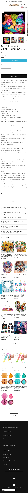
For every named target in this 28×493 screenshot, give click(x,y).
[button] (2, 5)
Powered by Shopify (14, 487)
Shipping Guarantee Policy (9, 445)
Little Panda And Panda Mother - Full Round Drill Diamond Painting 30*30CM (20, 336)
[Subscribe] (21, 473)
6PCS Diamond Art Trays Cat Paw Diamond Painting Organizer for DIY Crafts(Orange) (7, 387)
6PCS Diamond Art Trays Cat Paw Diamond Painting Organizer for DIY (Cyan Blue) (20, 387)
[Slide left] (1, 40)
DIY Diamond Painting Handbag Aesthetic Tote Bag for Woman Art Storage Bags (7, 336)
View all (14, 343)
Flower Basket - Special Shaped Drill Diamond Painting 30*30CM (20, 255)
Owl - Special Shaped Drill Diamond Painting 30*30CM (6, 275)
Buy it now (14, 76)
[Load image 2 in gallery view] (14, 40)
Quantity (3, 64)
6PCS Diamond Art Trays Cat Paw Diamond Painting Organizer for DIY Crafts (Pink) (7, 408)
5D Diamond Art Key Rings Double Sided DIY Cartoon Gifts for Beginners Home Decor (20, 295)
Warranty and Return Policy (9, 442)
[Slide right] (26, 40)
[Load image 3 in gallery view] (21, 40)
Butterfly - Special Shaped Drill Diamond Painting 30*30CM (20, 315)
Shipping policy (22, 489)
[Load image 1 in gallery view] (7, 40)
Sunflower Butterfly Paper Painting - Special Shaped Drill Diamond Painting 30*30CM (7, 255)
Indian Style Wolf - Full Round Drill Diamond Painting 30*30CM (20, 275)
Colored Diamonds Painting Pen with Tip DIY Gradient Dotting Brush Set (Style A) (20, 367)
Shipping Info (6, 438)
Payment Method (7, 435)
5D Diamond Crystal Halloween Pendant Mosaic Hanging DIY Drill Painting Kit (7, 315)
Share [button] (4, 193)
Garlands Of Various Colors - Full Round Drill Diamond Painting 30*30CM (7, 295)
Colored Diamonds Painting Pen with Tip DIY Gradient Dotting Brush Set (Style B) (7, 367)
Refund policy (22, 487)
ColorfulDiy (8, 487)
